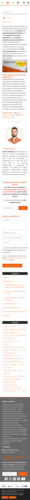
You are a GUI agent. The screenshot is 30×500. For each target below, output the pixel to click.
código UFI (6, 344)
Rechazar (12, 497)
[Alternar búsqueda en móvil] (24, 3)
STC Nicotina (18, 388)
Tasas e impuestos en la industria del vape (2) (15, 299)
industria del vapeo (8, 355)
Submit (23, 208)
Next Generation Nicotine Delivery (12, 361)
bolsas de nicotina (8, 335)
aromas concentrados (9, 329)
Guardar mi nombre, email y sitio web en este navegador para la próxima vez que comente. (15, 250)
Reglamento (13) (8, 281)
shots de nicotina (7, 388)
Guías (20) (6, 277)
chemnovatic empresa (9, 338)
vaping (24, 390)
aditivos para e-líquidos (9, 326)
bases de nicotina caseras (10, 332)
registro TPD (6, 373)
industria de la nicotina (9, 353)
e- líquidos (6, 350)
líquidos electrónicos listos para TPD (13, 358)
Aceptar (5, 497)
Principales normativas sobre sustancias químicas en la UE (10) (15, 286)
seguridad (17, 379)
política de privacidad (14, 258)
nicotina (5, 364)
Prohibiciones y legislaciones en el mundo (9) (15, 292)
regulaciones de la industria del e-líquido (14, 376)
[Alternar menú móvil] (28, 3)
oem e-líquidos (7, 367)
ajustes (21, 494)
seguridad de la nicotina (9, 385)
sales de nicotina (7, 379)
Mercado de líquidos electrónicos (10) (14, 311)
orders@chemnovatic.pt (11, 450)
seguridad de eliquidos (9, 382)
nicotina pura (13, 364)
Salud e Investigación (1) (10, 304)
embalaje (13, 350)
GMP (24, 350)
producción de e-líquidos (10, 370)
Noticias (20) (7, 315)
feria (19, 350)
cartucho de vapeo (20, 335)
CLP (18, 341)
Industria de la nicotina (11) (11, 307)
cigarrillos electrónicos (9, 341)
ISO (17, 355)
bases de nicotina (21, 329)
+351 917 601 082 (9, 452)
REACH (20, 370)
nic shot (21, 364)
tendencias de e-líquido (9, 390)
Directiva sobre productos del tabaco (13, 347)
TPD (19, 390)
